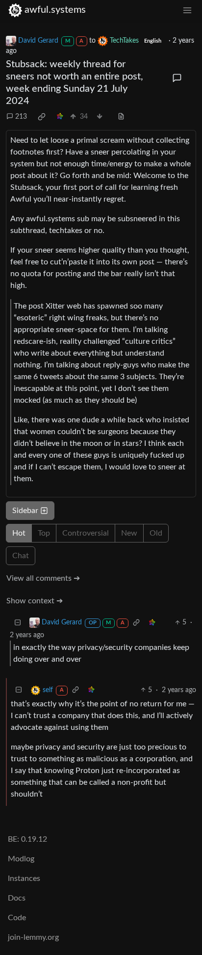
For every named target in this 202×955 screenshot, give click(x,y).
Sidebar (25, 511)
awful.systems (55, 10)
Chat (20, 556)
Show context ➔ (34, 601)
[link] (41, 116)
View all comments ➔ (43, 578)
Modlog (21, 859)
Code (17, 918)
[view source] (121, 117)
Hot (18, 533)
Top (44, 533)
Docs (16, 898)
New (129, 533)
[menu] (187, 10)
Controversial (85, 533)
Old (156, 533)
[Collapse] (17, 622)
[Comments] (176, 77)
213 (21, 116)
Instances (24, 878)
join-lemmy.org (33, 937)
